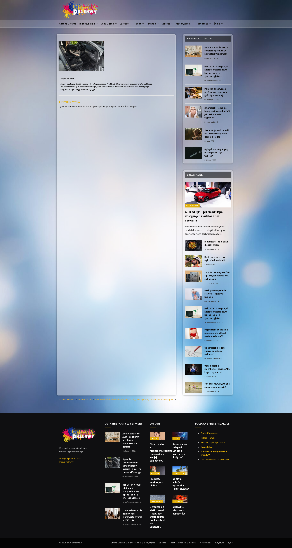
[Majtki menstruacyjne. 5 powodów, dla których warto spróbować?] (193, 333)
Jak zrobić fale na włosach (215, 459)
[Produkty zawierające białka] (157, 470)
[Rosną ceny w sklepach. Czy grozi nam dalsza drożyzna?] (180, 436)
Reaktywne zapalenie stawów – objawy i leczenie (215, 293)
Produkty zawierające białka (156, 482)
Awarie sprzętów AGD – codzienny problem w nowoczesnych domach (216, 50)
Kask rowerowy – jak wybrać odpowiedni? (214, 259)
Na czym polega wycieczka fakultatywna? (180, 483)
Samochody (192, 206)
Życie (217, 23)
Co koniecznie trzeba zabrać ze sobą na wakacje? (215, 351)
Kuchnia (155, 473)
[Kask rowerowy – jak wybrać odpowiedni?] (193, 261)
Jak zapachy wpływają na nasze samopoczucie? (217, 385)
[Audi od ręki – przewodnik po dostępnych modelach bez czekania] (208, 194)
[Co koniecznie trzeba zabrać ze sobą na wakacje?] (193, 351)
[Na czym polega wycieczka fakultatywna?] (180, 470)
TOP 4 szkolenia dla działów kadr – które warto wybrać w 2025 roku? (132, 515)
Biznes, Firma (87, 23)
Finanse (151, 23)
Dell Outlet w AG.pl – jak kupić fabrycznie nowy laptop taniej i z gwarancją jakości (216, 71)
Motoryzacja (183, 23)
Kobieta (166, 23)
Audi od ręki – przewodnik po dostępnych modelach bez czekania (204, 216)
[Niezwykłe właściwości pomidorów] (180, 499)
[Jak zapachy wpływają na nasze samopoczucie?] (193, 387)
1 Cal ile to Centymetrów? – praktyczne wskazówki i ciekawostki (217, 275)
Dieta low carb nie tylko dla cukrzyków (216, 243)
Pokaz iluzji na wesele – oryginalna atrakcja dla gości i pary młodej (216, 92)
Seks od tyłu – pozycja (213, 442)
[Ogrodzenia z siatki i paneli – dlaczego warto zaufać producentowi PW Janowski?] (157, 499)
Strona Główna (67, 23)
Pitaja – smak (208, 438)
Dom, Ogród (107, 23)
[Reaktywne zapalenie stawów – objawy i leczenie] (193, 294)
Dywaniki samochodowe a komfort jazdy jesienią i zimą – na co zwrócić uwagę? (98, 106)
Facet (137, 23)
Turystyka (202, 23)
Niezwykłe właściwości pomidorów (178, 510)
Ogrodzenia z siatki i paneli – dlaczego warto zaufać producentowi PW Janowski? (157, 516)
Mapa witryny (66, 462)
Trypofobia (206, 447)
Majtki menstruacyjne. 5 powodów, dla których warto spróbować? (216, 333)
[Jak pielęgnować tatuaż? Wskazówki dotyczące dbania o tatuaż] (193, 134)
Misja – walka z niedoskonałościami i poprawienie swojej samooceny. (157, 452)
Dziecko (124, 23)
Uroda (154, 438)
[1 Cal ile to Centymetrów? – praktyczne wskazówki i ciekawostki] (193, 276)
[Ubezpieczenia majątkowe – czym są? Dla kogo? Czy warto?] (193, 369)
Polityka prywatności (70, 458)
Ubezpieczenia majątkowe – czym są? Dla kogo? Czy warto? (217, 369)
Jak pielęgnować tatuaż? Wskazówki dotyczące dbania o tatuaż (216, 133)
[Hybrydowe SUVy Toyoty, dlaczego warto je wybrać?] (193, 153)
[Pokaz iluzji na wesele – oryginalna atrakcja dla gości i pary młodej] (193, 92)
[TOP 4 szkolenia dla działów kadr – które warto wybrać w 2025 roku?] (112, 513)
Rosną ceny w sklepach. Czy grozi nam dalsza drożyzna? (179, 451)
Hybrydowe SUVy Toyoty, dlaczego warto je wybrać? (216, 152)
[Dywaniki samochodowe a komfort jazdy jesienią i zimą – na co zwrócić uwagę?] (112, 462)
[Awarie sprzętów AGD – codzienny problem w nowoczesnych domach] (193, 51)
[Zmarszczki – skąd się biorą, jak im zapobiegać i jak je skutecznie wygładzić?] (193, 112)
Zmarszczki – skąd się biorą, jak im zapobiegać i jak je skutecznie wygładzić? (217, 112)
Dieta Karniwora (209, 433)
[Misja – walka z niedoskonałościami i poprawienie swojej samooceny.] (157, 436)
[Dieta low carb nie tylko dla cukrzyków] (193, 245)
